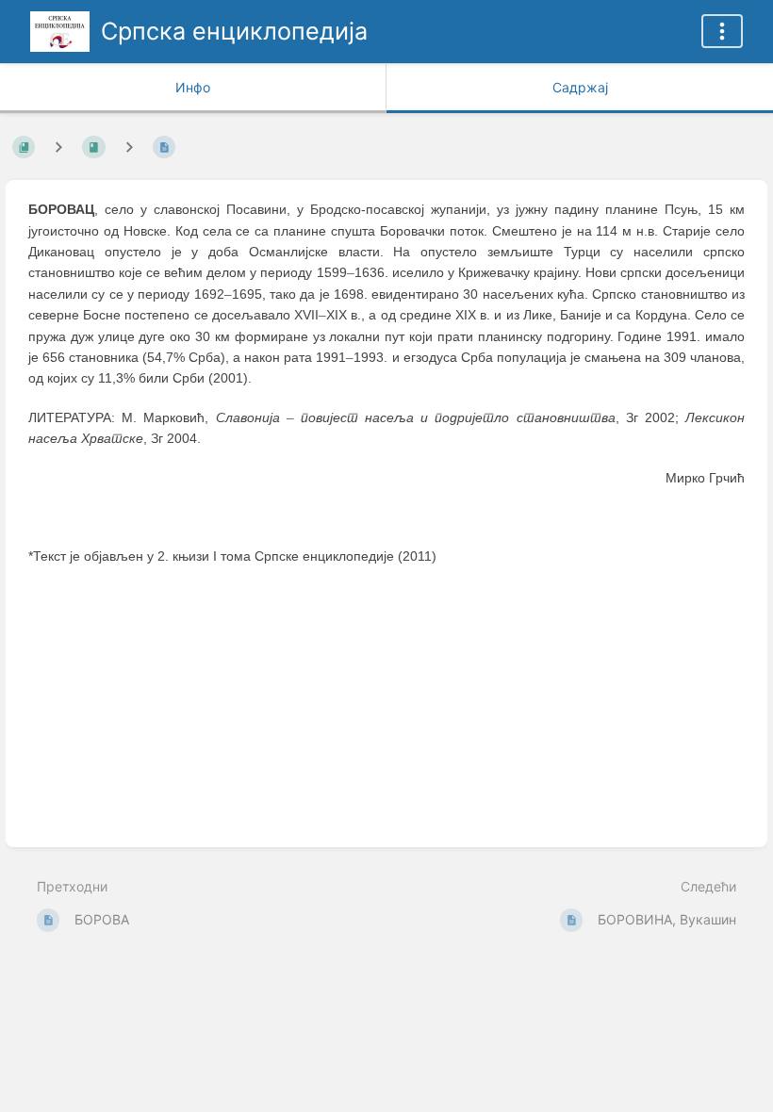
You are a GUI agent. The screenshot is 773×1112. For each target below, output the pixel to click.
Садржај (580, 87)
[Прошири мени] (722, 31)
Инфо (192, 87)
